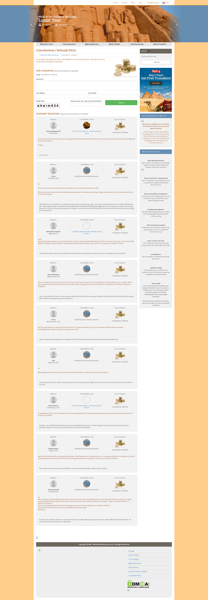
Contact (115, 3)
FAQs (140, 3)
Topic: (38, 75)
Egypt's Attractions (134, 563)
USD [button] (167, 3)
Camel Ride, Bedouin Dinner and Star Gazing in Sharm (87, 233)
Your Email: (92, 93)
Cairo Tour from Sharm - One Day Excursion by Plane (86, 407)
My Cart (156, 62)
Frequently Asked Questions (49, 55)
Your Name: (40, 93)
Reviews (124, 3)
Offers (133, 3)
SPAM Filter (40, 101)
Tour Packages (133, 559)
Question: (40, 79)
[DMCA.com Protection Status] (148, 584)
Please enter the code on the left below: (86, 101)
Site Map (131, 551)
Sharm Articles (133, 567)
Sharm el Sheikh (133, 555)
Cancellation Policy (134, 576)
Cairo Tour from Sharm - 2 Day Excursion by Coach (86, 132)
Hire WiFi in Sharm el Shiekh (137, 571)
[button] (34, 23)
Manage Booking (153, 3)
